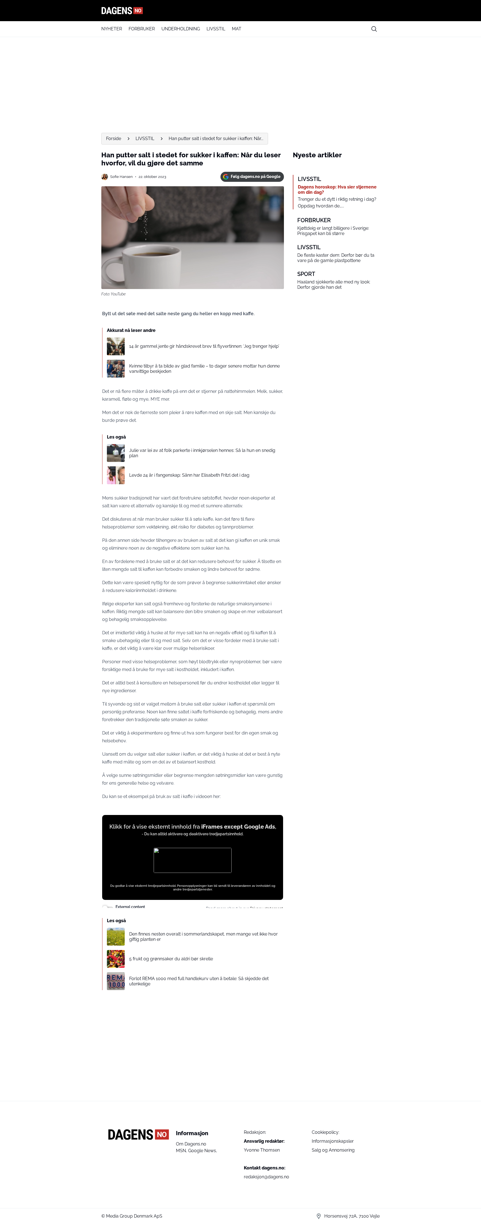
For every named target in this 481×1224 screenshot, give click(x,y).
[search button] (374, 29)
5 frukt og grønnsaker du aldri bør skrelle (171, 958)
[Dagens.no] (240, 10)
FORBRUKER (142, 28)
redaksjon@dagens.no (266, 1176)
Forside (113, 138)
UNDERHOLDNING (180, 28)
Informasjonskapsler (333, 1141)
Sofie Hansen (121, 177)
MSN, (182, 1150)
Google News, (202, 1150)
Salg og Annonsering (333, 1150)
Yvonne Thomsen (262, 1150)
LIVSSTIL (216, 28)
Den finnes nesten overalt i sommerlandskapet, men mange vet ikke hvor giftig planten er (203, 936)
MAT (236, 28)
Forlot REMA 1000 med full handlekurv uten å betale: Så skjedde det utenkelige (199, 981)
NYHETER (111, 28)
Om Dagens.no (191, 1144)
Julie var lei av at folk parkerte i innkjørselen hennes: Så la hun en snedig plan (202, 453)
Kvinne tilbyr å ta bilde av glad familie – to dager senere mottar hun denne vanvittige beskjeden (204, 368)
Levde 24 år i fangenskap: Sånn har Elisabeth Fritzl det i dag (189, 475)
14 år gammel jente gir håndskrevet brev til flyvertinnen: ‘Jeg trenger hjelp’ (204, 346)
